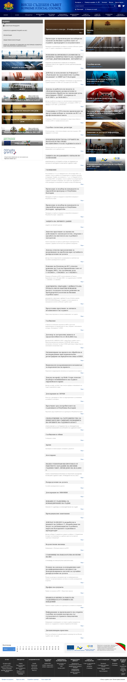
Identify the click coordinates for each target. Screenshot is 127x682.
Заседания (89, 666)
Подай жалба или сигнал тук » (95, 117)
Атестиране (51, 455)
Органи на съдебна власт (120, 15)
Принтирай (80, 9)
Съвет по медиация (97, 15)
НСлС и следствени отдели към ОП (123, 669)
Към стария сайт (46, 679)
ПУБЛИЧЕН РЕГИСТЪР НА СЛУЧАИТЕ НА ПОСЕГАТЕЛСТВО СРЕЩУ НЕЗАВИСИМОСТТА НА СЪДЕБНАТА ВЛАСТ (63, 141)
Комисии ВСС (47, 663)
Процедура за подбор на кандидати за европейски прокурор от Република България (62, 191)
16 (17, 649)
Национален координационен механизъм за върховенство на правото (64, 366)
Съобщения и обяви (54, 434)
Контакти (104, 2)
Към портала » (91, 49)
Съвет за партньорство (86, 15)
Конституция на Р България (61, 664)
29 (55, 649)
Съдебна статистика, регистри (59, 127)
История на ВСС (7, 663)
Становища (89, 668)
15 (58, 647)
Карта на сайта (20, 679)
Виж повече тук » (91, 151)
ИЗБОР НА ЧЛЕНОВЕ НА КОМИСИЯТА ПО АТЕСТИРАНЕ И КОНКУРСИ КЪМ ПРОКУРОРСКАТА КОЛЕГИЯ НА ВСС (22, 45)
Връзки (111, 2)
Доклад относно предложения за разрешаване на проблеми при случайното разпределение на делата (64, 252)
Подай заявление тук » (93, 134)
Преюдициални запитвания (58, 514)
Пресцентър (28, 15)
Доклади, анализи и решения (75, 673)
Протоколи (34, 667)
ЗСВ (61, 666)
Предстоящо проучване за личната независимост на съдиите (61, 309)
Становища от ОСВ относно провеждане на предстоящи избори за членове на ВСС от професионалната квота (64, 113)
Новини (21, 663)
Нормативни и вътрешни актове (63, 15)
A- (96, 2)
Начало (6, 15)
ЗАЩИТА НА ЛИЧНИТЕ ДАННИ (58, 221)
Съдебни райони (123, 674)
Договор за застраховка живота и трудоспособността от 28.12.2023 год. (61, 336)
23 (37, 649)
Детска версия (119, 2)
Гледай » (89, 32)
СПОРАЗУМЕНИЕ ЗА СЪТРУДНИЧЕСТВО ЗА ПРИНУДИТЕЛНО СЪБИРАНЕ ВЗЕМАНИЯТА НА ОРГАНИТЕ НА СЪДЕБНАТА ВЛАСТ (63, 420)
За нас (17, 15)
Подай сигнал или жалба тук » (95, 100)
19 (26, 649)
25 (43, 649)
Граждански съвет (108, 15)
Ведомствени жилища (55, 544)
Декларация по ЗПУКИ (55, 394)
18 (23, 649)
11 (46, 647)
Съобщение (51, 321)
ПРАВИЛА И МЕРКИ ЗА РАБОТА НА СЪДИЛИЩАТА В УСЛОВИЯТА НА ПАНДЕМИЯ (60, 599)
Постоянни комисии (51, 15)
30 (58, 649)
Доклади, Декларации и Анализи (7, 671)
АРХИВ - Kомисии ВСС (47, 667)
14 (55, 647)
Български (78, 2)
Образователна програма (21, 673)
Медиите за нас (21, 671)
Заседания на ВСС (40, 15)
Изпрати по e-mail (92, 9)
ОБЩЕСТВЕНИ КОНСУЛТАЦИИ (11, 40)
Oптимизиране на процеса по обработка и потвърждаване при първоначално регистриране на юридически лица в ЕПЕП (64, 354)
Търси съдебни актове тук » (94, 66)
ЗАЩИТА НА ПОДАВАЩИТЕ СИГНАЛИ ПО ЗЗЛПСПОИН (63, 157)
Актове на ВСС (61, 668)
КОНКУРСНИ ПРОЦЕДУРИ (12, 25)
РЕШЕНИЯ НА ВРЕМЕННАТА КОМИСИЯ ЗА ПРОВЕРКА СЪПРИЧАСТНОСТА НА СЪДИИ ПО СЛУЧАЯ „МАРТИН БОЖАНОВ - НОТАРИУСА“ (64, 57)
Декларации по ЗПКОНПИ (57, 492)
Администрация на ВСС (7, 667)
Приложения (34, 668)
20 (29, 649)
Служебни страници (33, 679)
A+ (99, 2)
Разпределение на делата (57, 482)
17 (20, 649)
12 (49, 647)
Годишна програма (7, 668)
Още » (81, 32)
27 (49, 649)
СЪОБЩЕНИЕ (51, 170)
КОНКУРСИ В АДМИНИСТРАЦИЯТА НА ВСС (15, 30)
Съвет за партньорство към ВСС (89, 664)
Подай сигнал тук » (92, 83)
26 (46, 649)
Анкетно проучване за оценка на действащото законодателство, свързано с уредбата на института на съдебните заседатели (64, 235)
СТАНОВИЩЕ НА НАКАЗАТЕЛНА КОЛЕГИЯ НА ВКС (63, 556)
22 (35, 649)
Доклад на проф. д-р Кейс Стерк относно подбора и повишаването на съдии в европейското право (63, 379)
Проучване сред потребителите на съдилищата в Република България (61, 407)
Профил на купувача (54, 587)
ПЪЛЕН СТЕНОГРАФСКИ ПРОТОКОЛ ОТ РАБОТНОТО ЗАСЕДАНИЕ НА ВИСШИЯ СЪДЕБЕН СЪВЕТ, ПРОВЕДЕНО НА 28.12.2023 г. (63, 467)
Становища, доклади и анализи (103, 666)
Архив (48, 445)
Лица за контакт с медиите (20, 666)
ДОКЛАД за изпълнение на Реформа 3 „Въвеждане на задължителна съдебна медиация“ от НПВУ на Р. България (62, 75)
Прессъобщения (103, 671)
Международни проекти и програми (75, 667)
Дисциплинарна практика (57, 630)
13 (52, 647)
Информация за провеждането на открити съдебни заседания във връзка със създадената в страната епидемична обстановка (64, 615)
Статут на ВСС (7, 665)
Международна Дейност (74, 15)
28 (52, 649)
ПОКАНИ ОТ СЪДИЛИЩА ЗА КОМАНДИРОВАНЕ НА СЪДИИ (58, 502)
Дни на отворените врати (20, 669)
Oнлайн (34, 663)
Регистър (34, 670)
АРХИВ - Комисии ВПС (47, 665)
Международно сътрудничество (75, 670)
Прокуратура (123, 666)
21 (32, 649)
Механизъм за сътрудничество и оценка (75, 664)
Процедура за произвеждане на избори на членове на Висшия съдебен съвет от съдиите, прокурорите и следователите (64, 40)
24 (40, 649)
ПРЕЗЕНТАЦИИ (7, 35)
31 (17, 651)
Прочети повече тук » (10, 158)
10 (43, 647)
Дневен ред (34, 665)
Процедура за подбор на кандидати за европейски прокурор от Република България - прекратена (62, 207)
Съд (123, 664)
